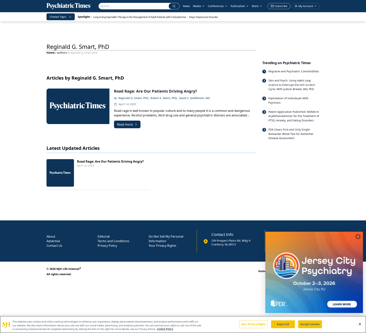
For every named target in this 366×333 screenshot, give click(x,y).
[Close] (360, 324)
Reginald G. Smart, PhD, (133, 98)
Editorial (104, 236)
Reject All (283, 324)
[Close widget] (358, 236)
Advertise (53, 241)
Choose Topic (58, 17)
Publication (238, 6)
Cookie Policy (165, 329)
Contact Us (54, 246)
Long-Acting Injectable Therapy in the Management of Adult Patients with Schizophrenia (139, 17)
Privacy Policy (107, 246)
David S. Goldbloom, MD (194, 98)
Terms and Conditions (113, 241)
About (51, 236)
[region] (183, 324)
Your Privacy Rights (162, 246)
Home (51, 52)
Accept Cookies (309, 324)
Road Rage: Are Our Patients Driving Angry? (110, 161)
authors (62, 52)
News (186, 6)
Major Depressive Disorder (203, 17)
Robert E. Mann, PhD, (163, 98)
